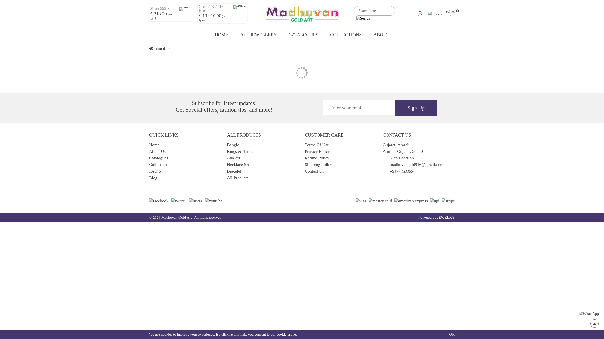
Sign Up (416, 108)
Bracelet (234, 171)
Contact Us (314, 171)
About (381, 34)
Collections (346, 34)
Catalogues (303, 34)
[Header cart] (452, 13)
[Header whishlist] (436, 13)
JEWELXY (446, 217)
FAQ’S (155, 171)
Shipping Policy (318, 164)
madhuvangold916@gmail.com (417, 164)
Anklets (233, 158)
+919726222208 (404, 171)
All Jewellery (258, 34)
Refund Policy (317, 158)
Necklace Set (238, 164)
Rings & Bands (240, 151)
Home (221, 34)
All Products (237, 177)
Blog (153, 177)
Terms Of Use (317, 144)
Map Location (402, 158)
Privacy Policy (317, 151)
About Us (157, 151)
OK (452, 334)
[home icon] (151, 48)
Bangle (233, 144)
